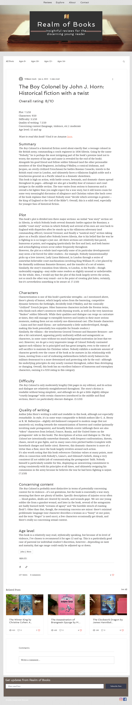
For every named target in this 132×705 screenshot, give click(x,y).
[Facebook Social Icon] (124, 699)
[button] (124, 61)
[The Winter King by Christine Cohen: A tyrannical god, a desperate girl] (24, 604)
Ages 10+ (35, 61)
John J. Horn (25, 552)
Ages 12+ (48, 61)
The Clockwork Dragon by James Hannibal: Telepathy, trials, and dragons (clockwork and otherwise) (108, 621)
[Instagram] (121, 699)
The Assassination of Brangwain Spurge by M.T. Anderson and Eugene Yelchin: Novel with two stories (66, 621)
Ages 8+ (22, 61)
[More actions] (112, 79)
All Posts (10, 61)
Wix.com (25, 700)
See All (124, 589)
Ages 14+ (61, 61)
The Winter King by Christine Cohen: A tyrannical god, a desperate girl (24, 621)
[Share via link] (26, 567)
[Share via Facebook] (20, 567)
